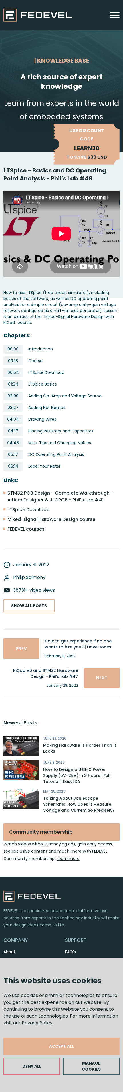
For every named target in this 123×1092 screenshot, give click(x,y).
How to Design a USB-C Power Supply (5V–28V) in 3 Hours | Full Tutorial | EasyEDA (76, 775)
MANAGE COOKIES (91, 1066)
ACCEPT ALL (61, 1046)
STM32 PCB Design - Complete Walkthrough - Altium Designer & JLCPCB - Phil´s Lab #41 (60, 496)
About (9, 952)
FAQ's (70, 952)
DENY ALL (31, 1066)
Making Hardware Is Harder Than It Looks (79, 748)
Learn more (68, 858)
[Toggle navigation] (115, 15)
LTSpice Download (28, 509)
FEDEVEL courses (26, 529)
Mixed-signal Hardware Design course (51, 519)
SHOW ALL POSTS (29, 606)
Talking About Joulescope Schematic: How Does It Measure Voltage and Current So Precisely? (79, 804)
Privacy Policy (37, 1023)
